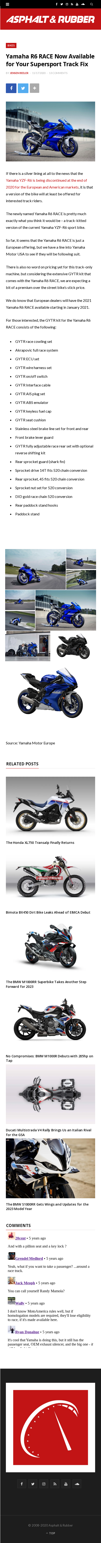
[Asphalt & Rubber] (51, 19)
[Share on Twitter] (23, 88)
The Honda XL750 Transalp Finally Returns (40, 842)
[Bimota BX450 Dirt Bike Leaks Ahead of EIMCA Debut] (50, 876)
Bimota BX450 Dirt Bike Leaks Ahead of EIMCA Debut (48, 912)
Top (51, 1533)
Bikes (11, 45)
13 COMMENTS (58, 72)
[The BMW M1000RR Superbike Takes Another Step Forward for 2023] (50, 946)
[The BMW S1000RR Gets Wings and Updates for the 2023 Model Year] (50, 1168)
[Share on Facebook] (11, 88)
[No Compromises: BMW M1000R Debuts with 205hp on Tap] (50, 1020)
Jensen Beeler (19, 72)
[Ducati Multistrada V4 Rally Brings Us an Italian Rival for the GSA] (50, 1094)
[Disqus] (50, 1289)
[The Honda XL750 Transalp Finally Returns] (50, 807)
